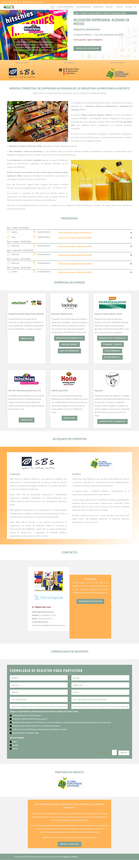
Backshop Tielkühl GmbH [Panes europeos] (29, 719)
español (15, 745)
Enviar (124, 753)
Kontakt (120, 7)
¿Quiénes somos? (69, 344)
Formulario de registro (118, 13)
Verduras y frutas (112, 344)
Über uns (109, 7)
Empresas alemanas (95, 13)
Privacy (75, 857)
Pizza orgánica (112, 351)
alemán (15, 749)
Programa (84, 13)
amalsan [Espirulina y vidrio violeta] (26, 715)
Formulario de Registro (90, 601)
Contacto (106, 13)
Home (52, 7)
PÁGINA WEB (26, 339)
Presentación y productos (112, 421)
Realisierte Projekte (83, 7)
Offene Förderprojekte (65, 7)
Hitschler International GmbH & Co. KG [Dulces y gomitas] (35, 726)
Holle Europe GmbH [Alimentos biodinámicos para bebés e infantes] (39, 729)
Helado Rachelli (112, 357)
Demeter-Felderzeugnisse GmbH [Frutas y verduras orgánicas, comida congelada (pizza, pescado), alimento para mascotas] (61, 722)
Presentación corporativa (69, 338)
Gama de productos (69, 351)
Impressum (67, 857)
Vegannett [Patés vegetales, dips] (25, 733)
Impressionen (98, 7)
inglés (14, 742)
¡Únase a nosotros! (69, 844)
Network (128, 7)
